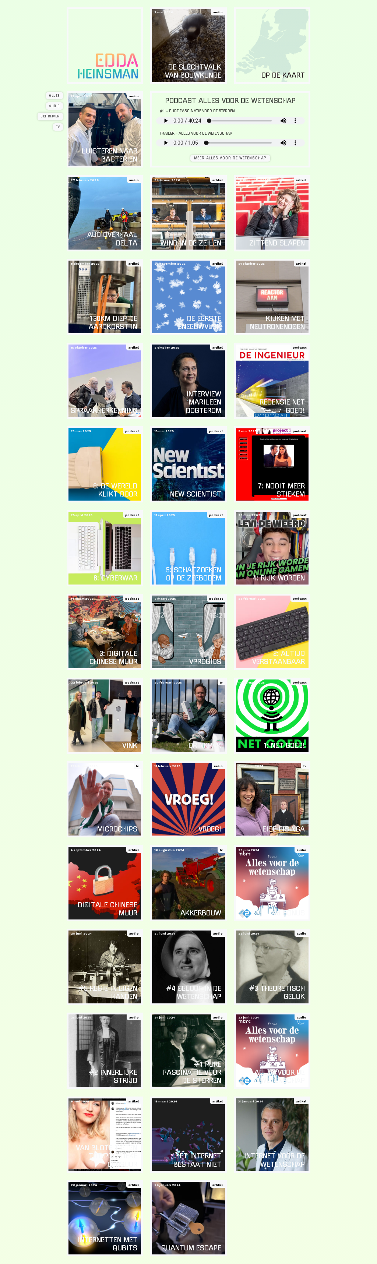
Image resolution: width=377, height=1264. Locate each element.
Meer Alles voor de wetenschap (230, 158)
